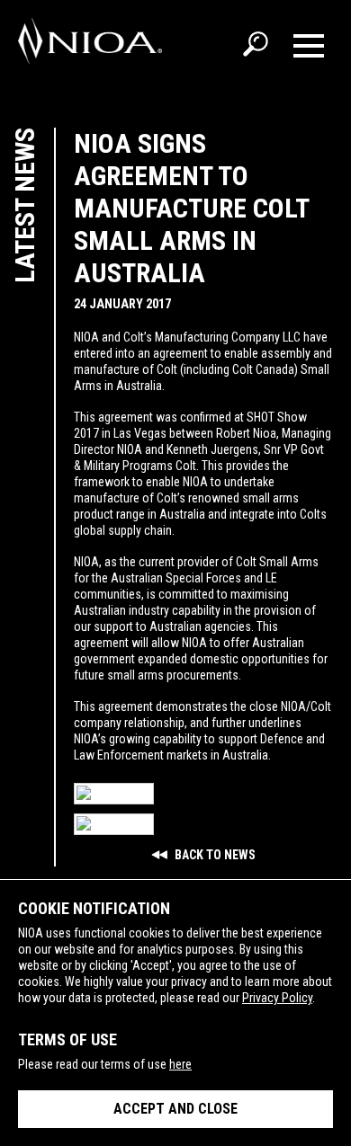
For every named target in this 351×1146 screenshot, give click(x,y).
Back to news (214, 855)
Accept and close (175, 1108)
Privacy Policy (277, 998)
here (180, 1064)
